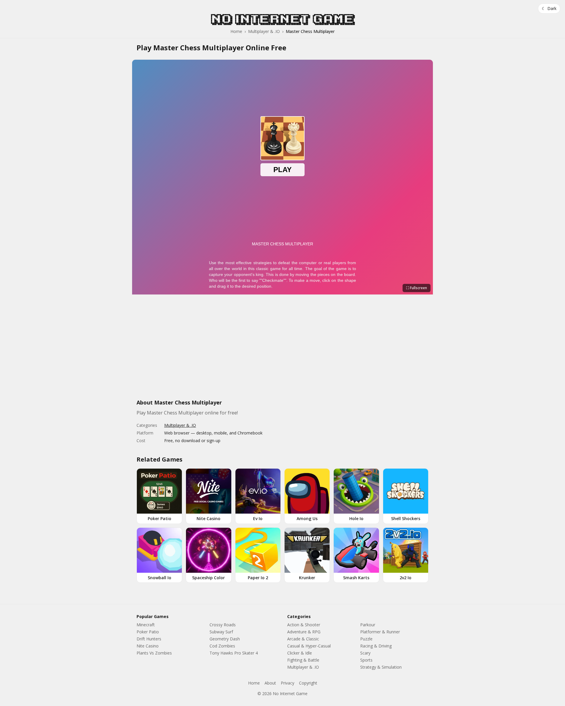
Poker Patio (148, 632)
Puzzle (366, 639)
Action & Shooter (303, 624)
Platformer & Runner (380, 632)
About (270, 683)
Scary (365, 653)
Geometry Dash (225, 639)
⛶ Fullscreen (416, 287)
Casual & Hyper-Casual (309, 646)
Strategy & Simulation (381, 667)
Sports (366, 660)
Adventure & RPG (303, 632)
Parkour (367, 624)
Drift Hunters (149, 639)
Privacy (287, 683)
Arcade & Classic (303, 639)
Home (236, 31)
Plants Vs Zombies (154, 653)
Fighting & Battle (303, 660)
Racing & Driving (376, 646)
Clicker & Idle (299, 653)
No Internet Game (282, 19)
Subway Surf (221, 632)
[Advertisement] (282, 350)
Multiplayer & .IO (264, 31)
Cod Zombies (222, 646)
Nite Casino (148, 646)
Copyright (308, 683)
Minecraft (146, 624)
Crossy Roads (223, 624)
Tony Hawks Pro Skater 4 (234, 653)
